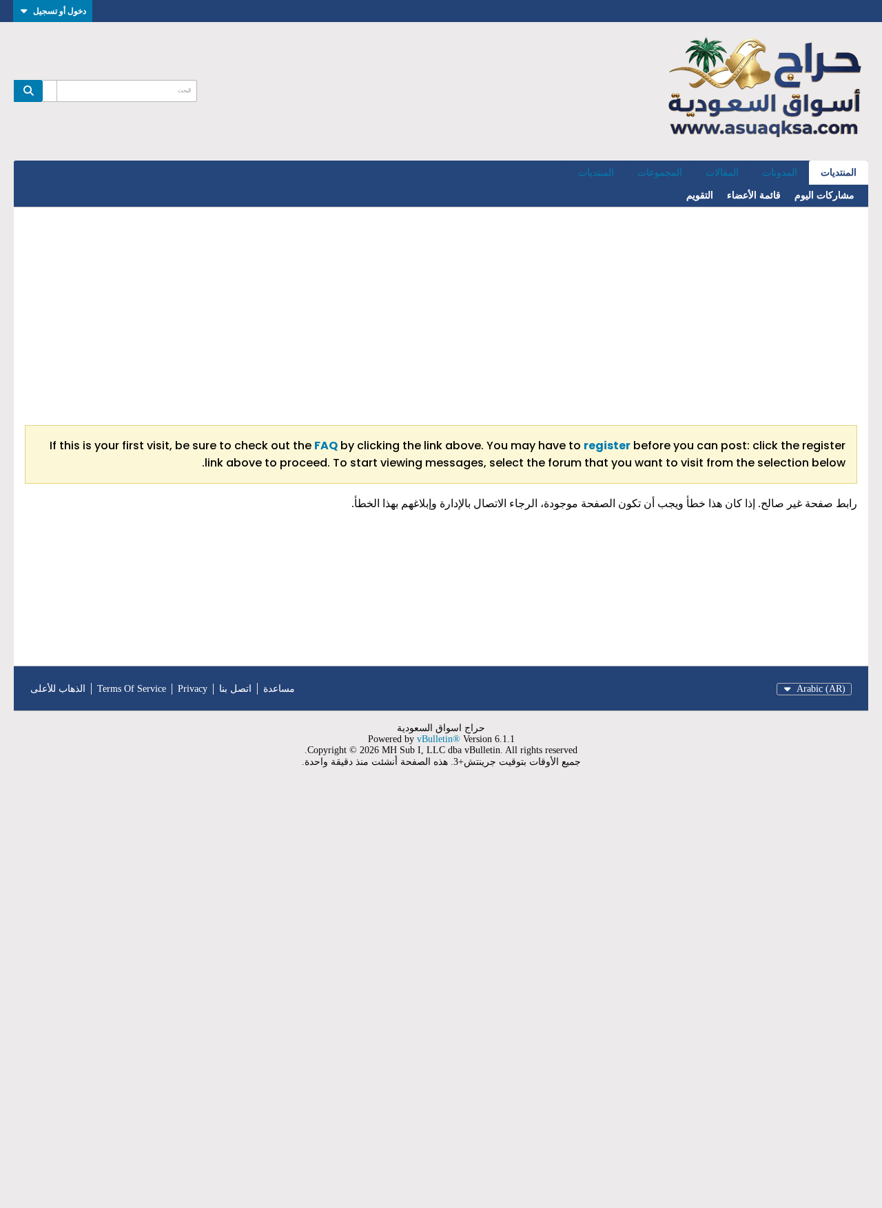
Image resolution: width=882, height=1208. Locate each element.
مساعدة (279, 689)
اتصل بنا (235, 689)
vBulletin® (438, 739)
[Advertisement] (441, 316)
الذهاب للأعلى (57, 689)
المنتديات (839, 172)
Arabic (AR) (821, 689)
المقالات (722, 172)
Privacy (192, 689)
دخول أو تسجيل (59, 11)
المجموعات (659, 172)
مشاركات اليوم (824, 195)
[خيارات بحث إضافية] (49, 91)
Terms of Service (131, 689)
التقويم (699, 195)
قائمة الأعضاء (754, 195)
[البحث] (28, 91)
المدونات (779, 172)
